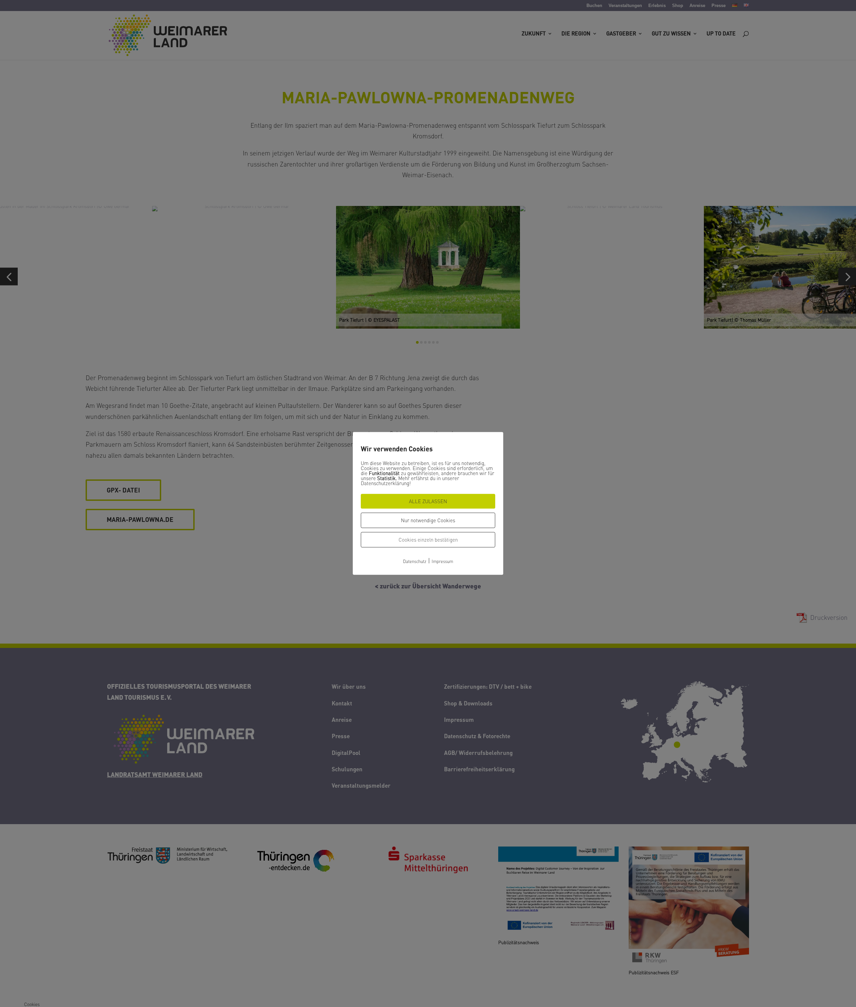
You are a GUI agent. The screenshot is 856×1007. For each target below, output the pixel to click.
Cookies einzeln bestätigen (428, 539)
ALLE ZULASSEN (428, 501)
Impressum (442, 561)
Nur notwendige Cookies (428, 520)
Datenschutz (414, 561)
